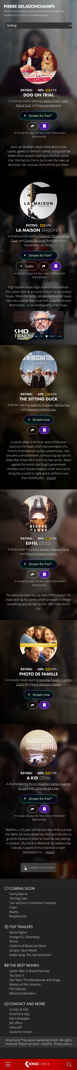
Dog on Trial (38, 95)
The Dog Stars (18, 898)
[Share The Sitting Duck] (32, 430)
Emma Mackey (40, 549)
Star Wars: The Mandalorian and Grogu (34, 980)
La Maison (38, 230)
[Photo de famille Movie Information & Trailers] (38, 644)
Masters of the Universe (25, 984)
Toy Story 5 (16, 975)
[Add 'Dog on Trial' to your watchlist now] (44, 126)
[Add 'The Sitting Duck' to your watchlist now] (44, 430)
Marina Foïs (61, 405)
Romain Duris (60, 549)
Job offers (15, 1023)
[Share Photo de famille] (32, 705)
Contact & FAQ (19, 1009)
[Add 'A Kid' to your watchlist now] (44, 809)
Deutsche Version (21, 1032)
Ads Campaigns (19, 1018)
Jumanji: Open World (23, 950)
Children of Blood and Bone (27, 946)
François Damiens (49, 105)
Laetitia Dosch (51, 101)
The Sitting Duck (39, 399)
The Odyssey (17, 989)
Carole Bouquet (34, 241)
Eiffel (38, 543)
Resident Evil (17, 916)
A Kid (38, 778)
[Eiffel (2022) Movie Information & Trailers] (38, 513)
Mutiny (13, 912)
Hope (13, 907)
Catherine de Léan (46, 788)
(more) (51, 478)
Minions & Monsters (22, 993)
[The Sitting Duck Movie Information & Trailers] (38, 369)
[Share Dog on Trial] (32, 126)
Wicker (14, 941)
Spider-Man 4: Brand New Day (29, 971)
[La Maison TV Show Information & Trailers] (38, 200)
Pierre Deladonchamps (41, 554)
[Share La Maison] (44, 266)
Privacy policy (63, 1044)
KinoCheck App (19, 1014)
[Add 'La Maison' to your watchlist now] (55, 266)
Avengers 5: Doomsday (24, 937)
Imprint (46, 1044)
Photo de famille (38, 674)
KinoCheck (13, 1040)
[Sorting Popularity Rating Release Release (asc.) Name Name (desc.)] (38, 25)
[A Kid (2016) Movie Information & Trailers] (38, 748)
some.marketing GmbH (42, 1040)
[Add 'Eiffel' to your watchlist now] (44, 574)
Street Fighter (18, 932)
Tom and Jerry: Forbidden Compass (32, 903)
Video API (15, 1027)
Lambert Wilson (49, 236)
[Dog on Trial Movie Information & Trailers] (38, 65)
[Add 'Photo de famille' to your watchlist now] (44, 705)
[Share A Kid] (32, 809)
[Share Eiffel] (32, 574)
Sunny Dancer (18, 894)
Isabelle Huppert (41, 405)
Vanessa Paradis (49, 680)
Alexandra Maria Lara (41, 409)
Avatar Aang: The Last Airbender (30, 955)
